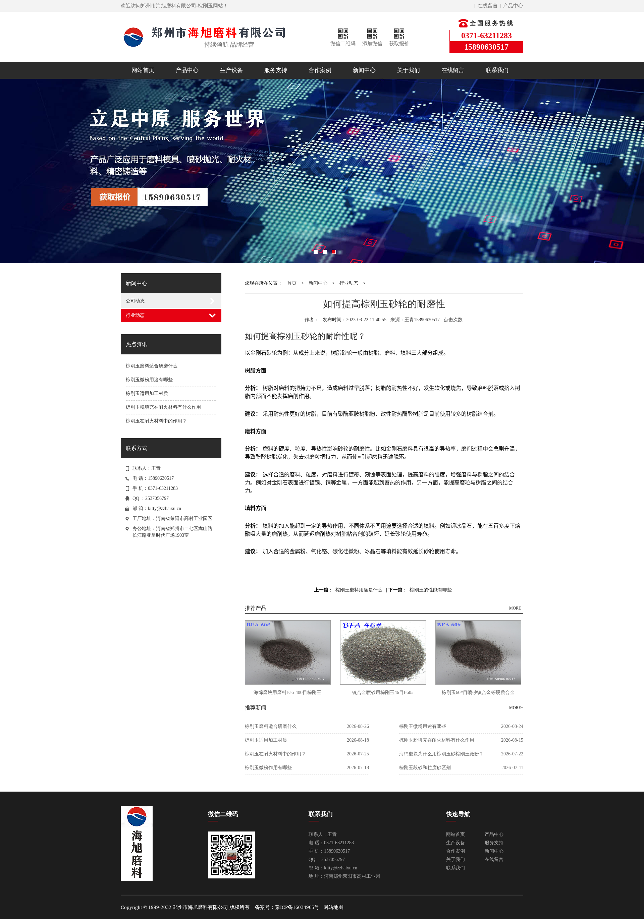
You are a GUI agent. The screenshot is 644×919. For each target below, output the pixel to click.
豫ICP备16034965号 (297, 907)
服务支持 (275, 70)
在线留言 (488, 5)
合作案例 (320, 70)
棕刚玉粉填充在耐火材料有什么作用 (163, 407)
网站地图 (333, 907)
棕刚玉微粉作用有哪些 (268, 767)
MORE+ (516, 608)
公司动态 (135, 300)
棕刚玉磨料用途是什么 (358, 589)
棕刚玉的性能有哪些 (431, 589)
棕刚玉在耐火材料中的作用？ (156, 420)
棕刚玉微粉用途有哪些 (149, 379)
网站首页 (142, 70)
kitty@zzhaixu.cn (164, 508)
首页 (292, 283)
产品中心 (513, 5)
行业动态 (135, 315)
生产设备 (231, 70)
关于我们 (408, 70)
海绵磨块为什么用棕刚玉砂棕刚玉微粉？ (441, 753)
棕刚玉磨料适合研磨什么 (151, 365)
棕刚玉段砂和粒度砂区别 (425, 767)
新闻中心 (364, 70)
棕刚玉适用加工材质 (147, 393)
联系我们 (497, 70)
